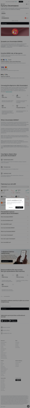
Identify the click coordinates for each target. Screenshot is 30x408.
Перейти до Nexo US (19, 207)
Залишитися (11, 207)
